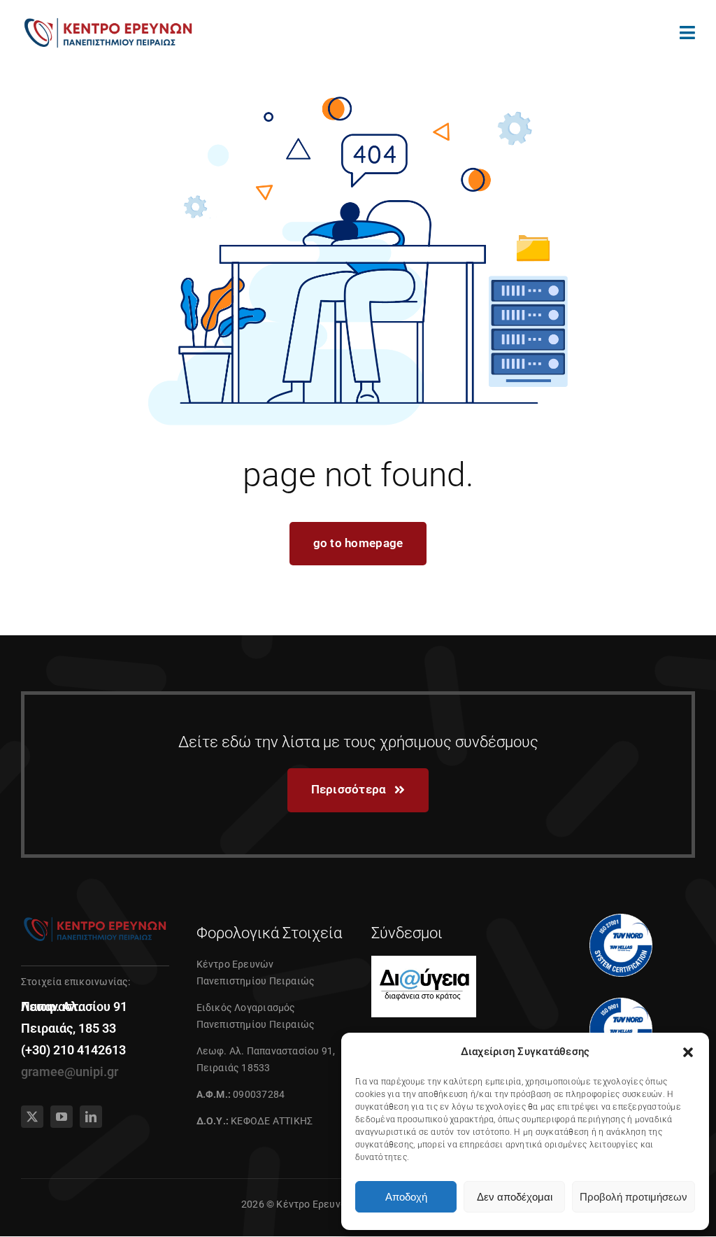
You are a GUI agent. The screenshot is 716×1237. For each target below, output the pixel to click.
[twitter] (32, 1116)
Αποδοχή (406, 1197)
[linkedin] (91, 1116)
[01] (108, 20)
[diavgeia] (423, 961)
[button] (688, 1052)
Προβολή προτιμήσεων (633, 1197)
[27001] (620, 919)
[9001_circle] (620, 1003)
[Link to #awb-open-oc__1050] (687, 32)
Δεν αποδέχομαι (514, 1197)
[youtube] (61, 1116)
